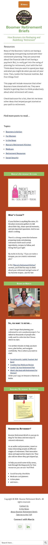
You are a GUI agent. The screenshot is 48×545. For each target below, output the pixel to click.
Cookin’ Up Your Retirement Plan (22, 367)
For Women (11, 136)
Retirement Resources (15, 153)
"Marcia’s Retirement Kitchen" (24, 265)
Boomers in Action (14, 131)
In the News (11, 140)
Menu (25, 4)
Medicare (10, 149)
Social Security (12, 157)
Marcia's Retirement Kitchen (18, 144)
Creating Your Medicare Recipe (22, 365)
